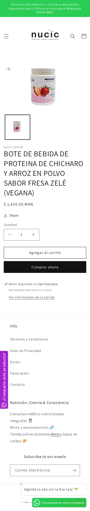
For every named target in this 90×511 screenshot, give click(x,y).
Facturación (19, 373)
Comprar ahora (45, 267)
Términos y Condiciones (29, 339)
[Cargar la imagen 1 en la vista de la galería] (17, 127)
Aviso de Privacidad (25, 350)
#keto (55, 434)
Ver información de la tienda (32, 297)
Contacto (17, 384)
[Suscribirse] (74, 470)
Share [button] (14, 215)
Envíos (15, 362)
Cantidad (10, 225)
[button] (6, 36)
